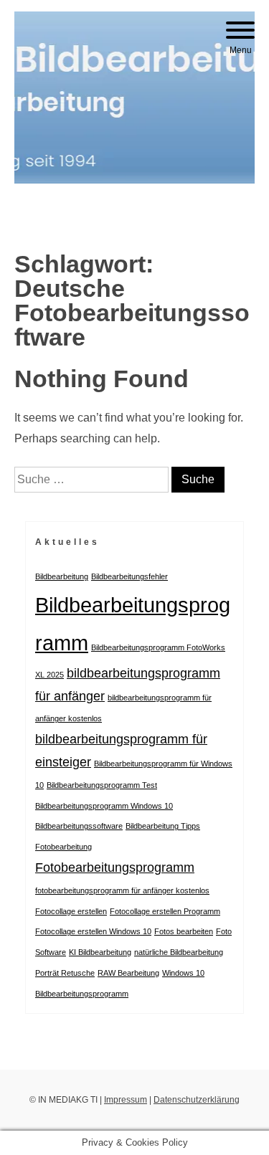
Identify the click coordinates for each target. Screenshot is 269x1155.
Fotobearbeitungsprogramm (114, 867)
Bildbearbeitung (61, 576)
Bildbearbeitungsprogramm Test (102, 785)
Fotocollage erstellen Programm (165, 911)
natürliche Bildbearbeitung (178, 952)
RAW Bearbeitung (128, 973)
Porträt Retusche (65, 973)
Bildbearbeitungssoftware (79, 826)
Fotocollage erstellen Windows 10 (93, 931)
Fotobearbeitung (63, 846)
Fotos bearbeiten (183, 931)
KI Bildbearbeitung (100, 952)
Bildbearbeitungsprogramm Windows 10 (104, 806)
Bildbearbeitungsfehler (129, 576)
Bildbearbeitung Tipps (163, 826)
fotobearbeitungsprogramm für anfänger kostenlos (122, 890)
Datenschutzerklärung (197, 1100)
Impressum (125, 1100)
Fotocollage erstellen (71, 911)
